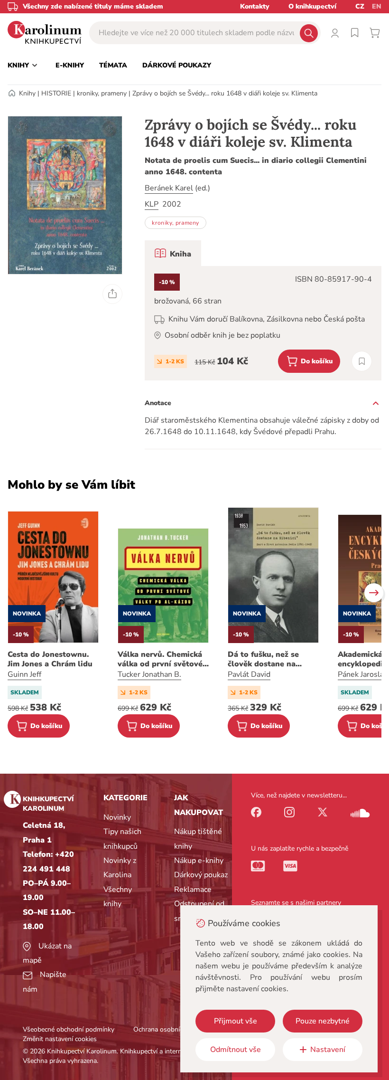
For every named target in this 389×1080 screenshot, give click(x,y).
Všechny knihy (117, 896)
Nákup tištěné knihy (198, 838)
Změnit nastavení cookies (60, 1038)
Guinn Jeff (24, 674)
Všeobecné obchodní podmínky (68, 1029)
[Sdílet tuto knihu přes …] (112, 294)
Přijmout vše (235, 1021)
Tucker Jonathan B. (149, 674)
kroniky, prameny (102, 93)
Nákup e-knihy (198, 860)
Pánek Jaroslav (363, 674)
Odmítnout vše (235, 1049)
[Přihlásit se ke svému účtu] (335, 32)
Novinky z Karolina (119, 867)
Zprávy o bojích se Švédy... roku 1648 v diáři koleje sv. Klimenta (224, 93)
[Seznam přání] (355, 32)
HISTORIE (56, 93)
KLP (151, 204)
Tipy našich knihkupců (122, 838)
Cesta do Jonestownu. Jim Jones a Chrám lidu (50, 659)
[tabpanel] (263, 323)
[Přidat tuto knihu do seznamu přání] (362, 361)
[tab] (173, 253)
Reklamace (193, 889)
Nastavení (327, 1049)
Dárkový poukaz (201, 875)
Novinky (117, 817)
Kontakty (254, 6)
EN (376, 6)
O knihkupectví (312, 6)
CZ (359, 6)
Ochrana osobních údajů (168, 1029)
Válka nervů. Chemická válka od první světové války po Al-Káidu (160, 659)
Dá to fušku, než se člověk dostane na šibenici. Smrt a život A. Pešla (272, 659)
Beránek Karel (169, 188)
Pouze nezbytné (323, 1021)
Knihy (27, 93)
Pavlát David (249, 674)
